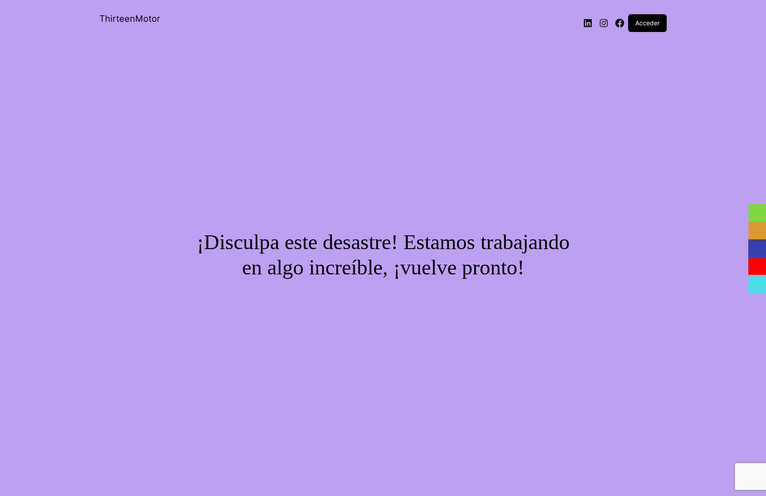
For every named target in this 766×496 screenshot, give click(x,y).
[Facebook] (619, 23)
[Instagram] (603, 23)
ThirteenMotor (129, 18)
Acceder (647, 23)
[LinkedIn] (587, 23)
